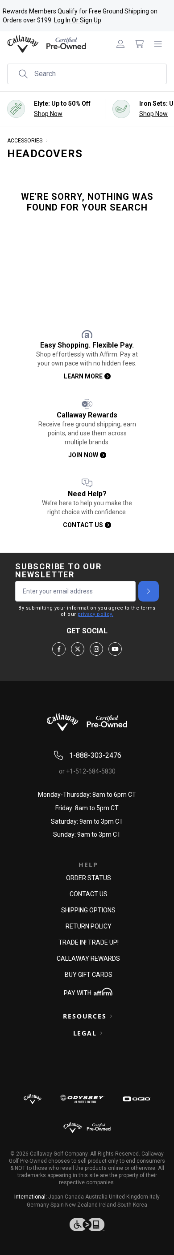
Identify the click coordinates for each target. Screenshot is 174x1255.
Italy (154, 1197)
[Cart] (139, 44)
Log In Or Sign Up (77, 20)
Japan (55, 1197)
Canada (74, 1197)
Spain (57, 1205)
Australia (96, 1197)
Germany (38, 1205)
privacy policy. (95, 614)
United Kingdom (128, 1197)
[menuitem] (120, 44)
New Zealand (81, 1205)
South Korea (132, 1205)
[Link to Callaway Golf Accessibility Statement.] (87, 1224)
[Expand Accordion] (111, 1016)
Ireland (107, 1205)
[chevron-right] (148, 591)
